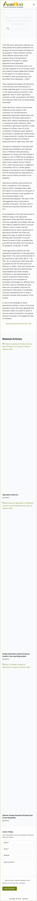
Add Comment (9, 862)
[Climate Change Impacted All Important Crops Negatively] (18, 737)
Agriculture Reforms (10, 495)
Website (6, 855)
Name (6, 843)
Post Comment (9, 888)
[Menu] (34, 4)
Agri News (25, 31)
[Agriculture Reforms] (18, 417)
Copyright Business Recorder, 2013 (18, 324)
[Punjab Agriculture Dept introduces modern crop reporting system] (18, 576)
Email (6, 849)
